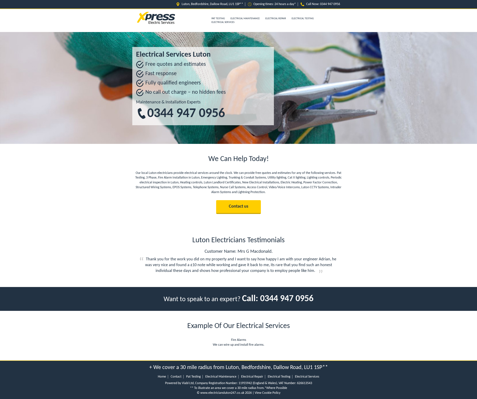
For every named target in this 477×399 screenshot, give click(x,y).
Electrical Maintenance (245, 18)
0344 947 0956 (330, 4)
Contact (176, 377)
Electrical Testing (303, 18)
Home (162, 377)
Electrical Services (222, 22)
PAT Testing (218, 18)
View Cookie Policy (267, 393)
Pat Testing (193, 377)
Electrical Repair (275, 18)
